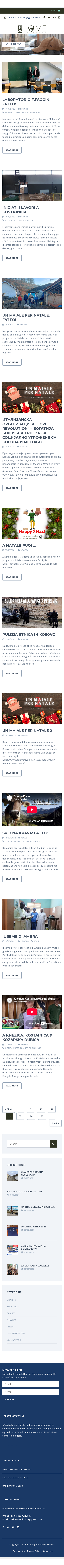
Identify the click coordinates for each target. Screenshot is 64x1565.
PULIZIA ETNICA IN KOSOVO (28, 634)
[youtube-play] (54, 17)
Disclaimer (47, 1551)
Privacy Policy (33, 1551)
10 (41, 1109)
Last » (55, 1123)
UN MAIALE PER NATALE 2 (27, 730)
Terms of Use (19, 1551)
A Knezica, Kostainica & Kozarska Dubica (27, 1037)
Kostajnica (10, 220)
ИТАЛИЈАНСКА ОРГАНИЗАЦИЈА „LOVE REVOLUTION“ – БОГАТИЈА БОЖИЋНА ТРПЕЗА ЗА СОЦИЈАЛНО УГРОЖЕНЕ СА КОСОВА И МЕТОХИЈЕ (29, 430)
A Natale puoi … (19, 545)
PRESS (10, 1326)
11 (52, 1109)
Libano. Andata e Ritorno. (38, 1207)
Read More (12, 150)
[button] (53, 11)
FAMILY (11, 1313)
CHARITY (11, 1299)
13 (20, 1116)
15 (42, 1116)
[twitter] (49, 17)
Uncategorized (16, 1333)
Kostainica (18, 1048)
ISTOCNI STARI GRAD (13, 841)
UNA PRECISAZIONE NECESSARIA (32, 1173)
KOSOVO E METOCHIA (31, 112)
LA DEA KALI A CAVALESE (35, 1265)
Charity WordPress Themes (41, 1544)
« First (8, 1109)
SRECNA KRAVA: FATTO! (25, 833)
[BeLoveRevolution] (32, 29)
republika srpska (25, 220)
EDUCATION (13, 1306)
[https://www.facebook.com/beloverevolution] (3, 1527)
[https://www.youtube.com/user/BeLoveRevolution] (13, 1527)
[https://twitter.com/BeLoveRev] (8, 1527)
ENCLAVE (8, 112)
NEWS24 (24, 109)
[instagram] (59, 17)
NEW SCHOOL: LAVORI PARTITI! (24, 1191)
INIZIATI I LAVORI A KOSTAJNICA (20, 209)
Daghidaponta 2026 (33, 1226)
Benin (36, 941)
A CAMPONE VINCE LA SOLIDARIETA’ (33, 1247)
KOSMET (17, 112)
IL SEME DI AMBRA (20, 936)
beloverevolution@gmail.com (23, 17)
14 (31, 1116)
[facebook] (44, 17)
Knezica (8, 1048)
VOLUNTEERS (14, 1340)
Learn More (12, 1445)
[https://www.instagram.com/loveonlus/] (18, 1527)
